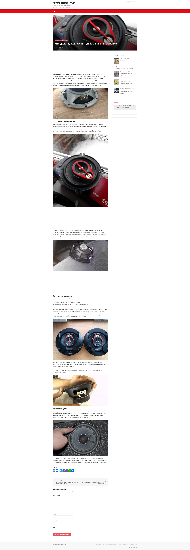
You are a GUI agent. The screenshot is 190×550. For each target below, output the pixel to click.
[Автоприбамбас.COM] (54, 11)
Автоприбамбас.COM (64, 2)
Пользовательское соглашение (129, 544)
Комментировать (57, 474)
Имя (54, 514)
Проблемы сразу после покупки (126, 105)
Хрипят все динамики (123, 109)
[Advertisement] (80, 63)
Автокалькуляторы (88, 11)
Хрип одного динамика (123, 107)
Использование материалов (109, 544)
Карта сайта (99, 11)
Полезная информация (63, 11)
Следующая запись (93, 481)
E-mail (55, 521)
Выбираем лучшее (76, 11)
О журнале (98, 544)
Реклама (119, 544)
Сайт (54, 527)
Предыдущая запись (67, 481)
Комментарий (56, 495)
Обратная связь (133, 547)
